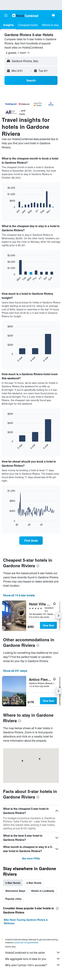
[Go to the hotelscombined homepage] (25, 15)
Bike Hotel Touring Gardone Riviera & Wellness (26, 921)
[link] (31, 540)
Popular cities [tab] (13, 898)
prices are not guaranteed (26, 942)
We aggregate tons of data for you (25, 959)
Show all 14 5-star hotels (19, 595)
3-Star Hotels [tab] (12, 883)
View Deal (48, 625)
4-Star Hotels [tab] (34, 883)
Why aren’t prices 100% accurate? (26, 965)
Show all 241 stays (15, 671)
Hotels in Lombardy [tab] (42, 890)
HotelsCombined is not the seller (25, 953)
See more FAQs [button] (31, 858)
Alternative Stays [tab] (15, 890)
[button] (6, 15)
